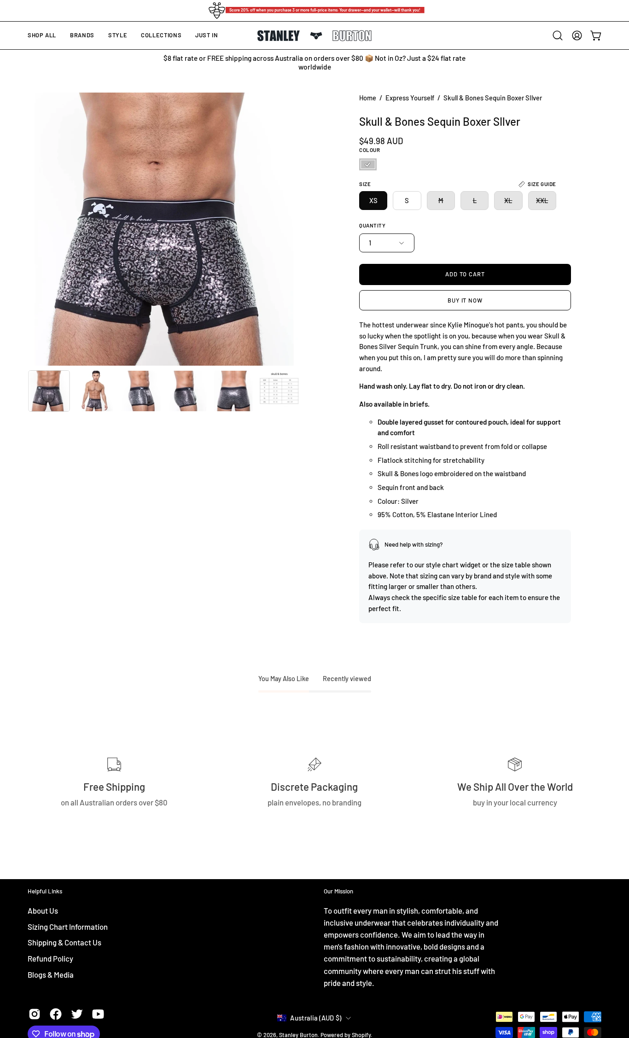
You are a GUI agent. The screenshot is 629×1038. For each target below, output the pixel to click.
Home (367, 97)
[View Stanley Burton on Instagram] (34, 1014)
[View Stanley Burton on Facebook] (56, 1014)
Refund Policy (50, 957)
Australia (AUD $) (315, 1018)
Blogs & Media (51, 974)
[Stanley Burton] (314, 35)
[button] (82, 35)
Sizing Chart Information (68, 926)
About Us (43, 910)
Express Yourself (409, 97)
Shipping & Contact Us (64, 942)
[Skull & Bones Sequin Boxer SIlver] (49, 391)
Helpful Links (45, 891)
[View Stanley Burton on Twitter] (77, 1014)
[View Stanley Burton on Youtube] (98, 1014)
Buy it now (465, 300)
